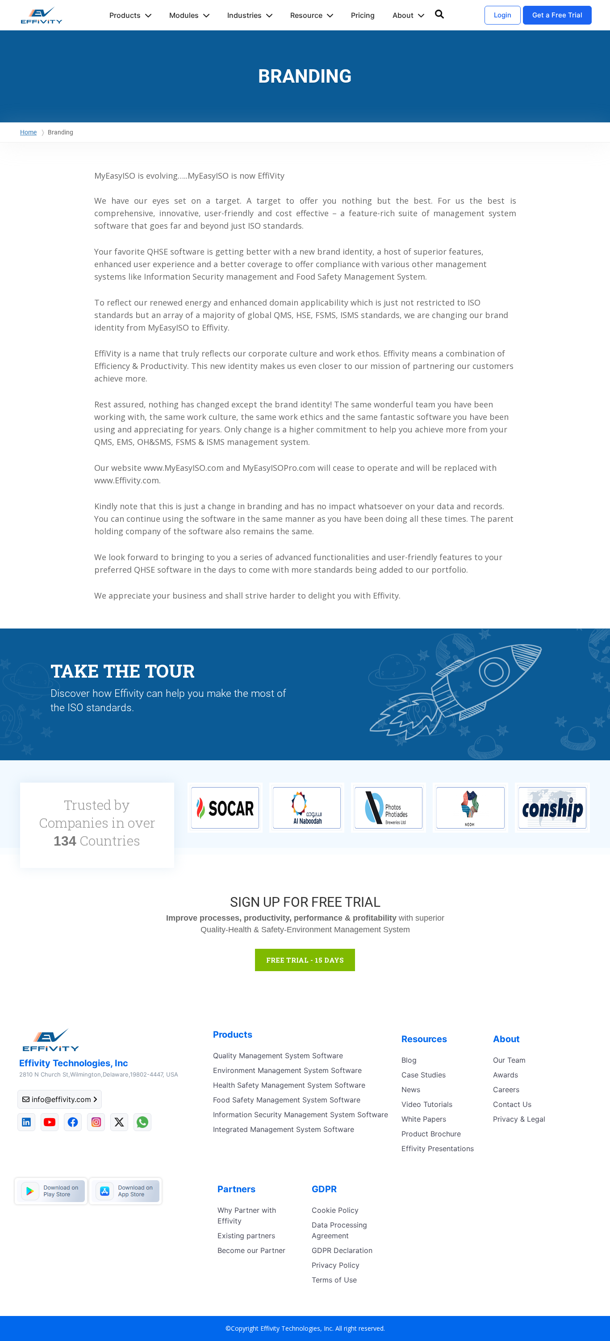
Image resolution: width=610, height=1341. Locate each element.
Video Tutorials (426, 1104)
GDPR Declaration (342, 1250)
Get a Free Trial (557, 15)
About (403, 15)
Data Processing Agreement (339, 1230)
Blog (409, 1060)
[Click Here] (457, 693)
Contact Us (512, 1104)
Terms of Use (334, 1279)
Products (125, 15)
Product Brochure (431, 1133)
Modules (184, 15)
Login (502, 15)
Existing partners (246, 1235)
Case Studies (423, 1074)
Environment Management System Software (287, 1070)
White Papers (423, 1119)
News (410, 1089)
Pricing (363, 15)
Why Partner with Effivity (246, 1215)
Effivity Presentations (437, 1148)
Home (28, 132)
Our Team (509, 1060)
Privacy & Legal (519, 1119)
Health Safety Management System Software (289, 1085)
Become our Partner (251, 1250)
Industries (244, 15)
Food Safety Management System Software (286, 1099)
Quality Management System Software (278, 1055)
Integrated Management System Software (283, 1129)
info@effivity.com (61, 1099)
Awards (505, 1074)
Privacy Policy (335, 1265)
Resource (306, 15)
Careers (506, 1089)
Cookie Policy (335, 1210)
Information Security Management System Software (300, 1114)
